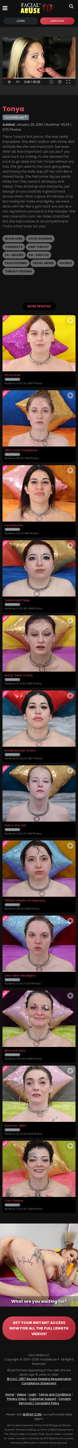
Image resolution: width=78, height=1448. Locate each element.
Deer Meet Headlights (20, 976)
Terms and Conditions (55, 1394)
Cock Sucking (40, 239)
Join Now (57, 21)
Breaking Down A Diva (20, 751)
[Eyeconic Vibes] (39, 1094)
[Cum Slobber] (39, 1169)
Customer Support (42, 1399)
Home (9, 1394)
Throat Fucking (18, 271)
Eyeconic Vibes (15, 1126)
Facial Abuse (43, 263)
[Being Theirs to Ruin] (39, 643)
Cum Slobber (14, 1201)
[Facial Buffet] (39, 493)
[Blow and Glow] (39, 1019)
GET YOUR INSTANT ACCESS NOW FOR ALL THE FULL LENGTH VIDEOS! (39, 1328)
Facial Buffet (14, 525)
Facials (65, 263)
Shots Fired (12, 375)
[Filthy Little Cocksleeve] (39, 418)
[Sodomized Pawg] (39, 568)
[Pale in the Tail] (39, 793)
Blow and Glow (15, 1051)
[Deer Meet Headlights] (39, 944)
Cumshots (13, 247)
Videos (21, 1394)
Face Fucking (16, 263)
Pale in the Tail (15, 825)
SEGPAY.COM (32, 1414)
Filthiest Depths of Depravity (25, 901)
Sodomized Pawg (17, 600)
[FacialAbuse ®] (37, 8)
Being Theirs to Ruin (19, 675)
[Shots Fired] (39, 343)
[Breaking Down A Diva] (39, 718)
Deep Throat (38, 247)
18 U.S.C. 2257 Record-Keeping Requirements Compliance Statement (39, 1381)
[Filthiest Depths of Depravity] (39, 868)
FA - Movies (14, 255)
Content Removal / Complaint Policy (45, 1401)
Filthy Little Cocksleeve (21, 450)
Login (21, 21)
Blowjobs (13, 239)
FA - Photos (39, 255)
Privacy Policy (17, 1399)
